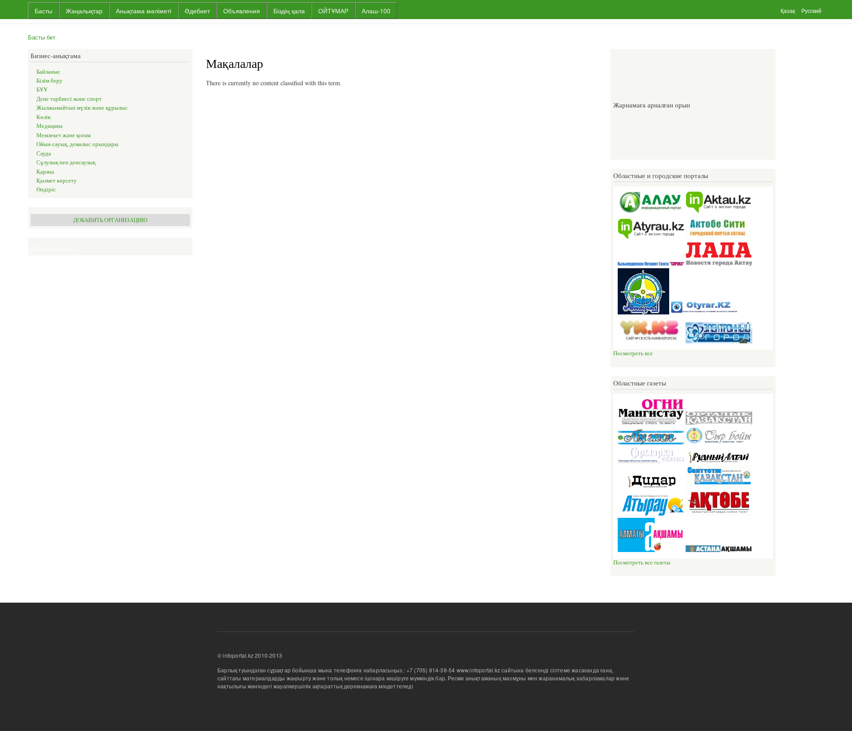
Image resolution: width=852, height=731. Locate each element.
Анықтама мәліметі (143, 10)
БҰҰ (41, 89)
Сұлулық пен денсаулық (65, 162)
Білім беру (49, 80)
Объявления (241, 10)
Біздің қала (289, 10)
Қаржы (45, 171)
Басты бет (41, 37)
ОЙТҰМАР (333, 10)
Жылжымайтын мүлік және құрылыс (82, 107)
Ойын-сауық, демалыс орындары (77, 144)
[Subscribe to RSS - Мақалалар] (209, 103)
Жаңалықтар (84, 10)
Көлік (43, 117)
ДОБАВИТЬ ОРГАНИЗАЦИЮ (110, 220)
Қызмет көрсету (56, 180)
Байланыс (48, 71)
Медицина (49, 126)
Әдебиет (197, 10)
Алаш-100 (376, 10)
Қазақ (788, 10)
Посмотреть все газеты (642, 562)
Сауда (43, 153)
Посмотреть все (633, 353)
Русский (811, 10)
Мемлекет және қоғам (63, 135)
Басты (43, 10)
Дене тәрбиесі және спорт (69, 99)
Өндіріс (46, 189)
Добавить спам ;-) (53, 248)
